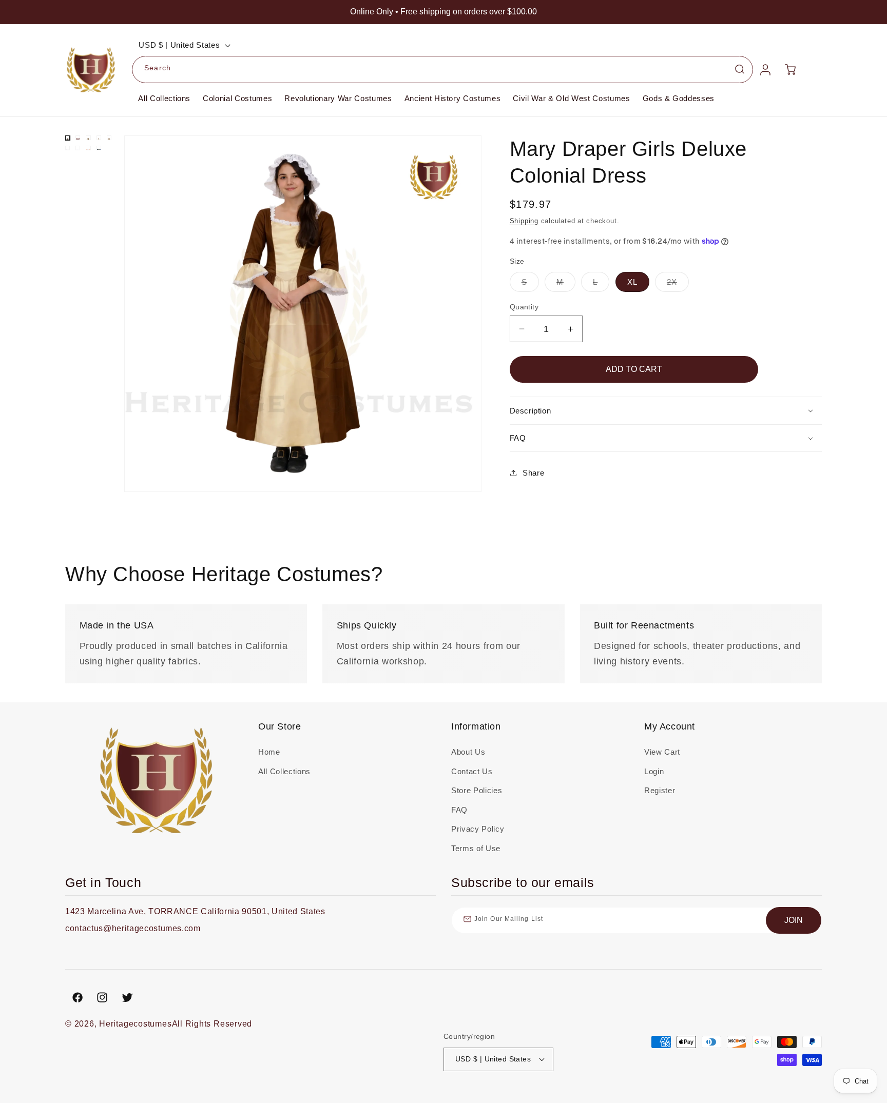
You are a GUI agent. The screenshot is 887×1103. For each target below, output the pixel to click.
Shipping (524, 221)
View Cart (662, 751)
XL (632, 282)
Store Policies (476, 790)
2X (678, 284)
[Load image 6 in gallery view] (67, 148)
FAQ (459, 809)
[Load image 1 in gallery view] (67, 137)
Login (654, 771)
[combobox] (442, 70)
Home (269, 751)
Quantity (524, 307)
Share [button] (533, 472)
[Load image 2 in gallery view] (77, 137)
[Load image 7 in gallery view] (77, 148)
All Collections (284, 771)
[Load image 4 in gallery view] (99, 137)
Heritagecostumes (135, 1023)
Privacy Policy (477, 828)
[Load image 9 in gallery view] (99, 148)
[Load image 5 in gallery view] (109, 137)
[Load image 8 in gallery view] (88, 148)
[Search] (739, 69)
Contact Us (472, 771)
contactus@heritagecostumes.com (133, 928)
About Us (468, 751)
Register (659, 790)
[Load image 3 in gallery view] (88, 137)
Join (793, 920)
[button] (666, 410)
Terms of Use (475, 848)
